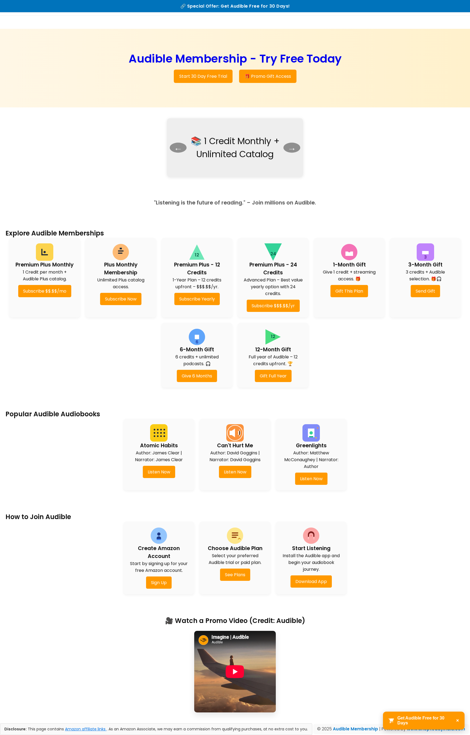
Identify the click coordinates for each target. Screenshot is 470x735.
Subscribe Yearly (197, 299)
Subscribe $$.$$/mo (44, 291)
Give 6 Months (197, 376)
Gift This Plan (349, 291)
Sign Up (159, 582)
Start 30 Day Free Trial (203, 76)
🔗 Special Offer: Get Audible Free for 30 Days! (235, 6)
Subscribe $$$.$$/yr (273, 306)
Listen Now (159, 472)
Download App (311, 581)
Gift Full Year (273, 376)
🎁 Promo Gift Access (268, 76)
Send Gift (425, 291)
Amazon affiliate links (86, 729)
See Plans (235, 575)
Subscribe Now (121, 299)
